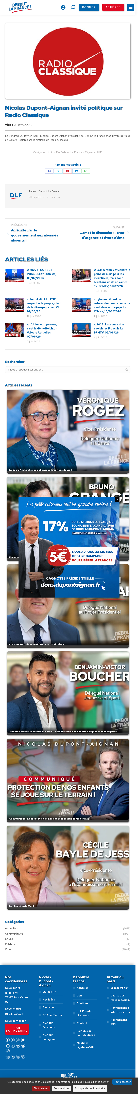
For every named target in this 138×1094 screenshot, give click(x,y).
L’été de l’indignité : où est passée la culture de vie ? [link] (40, 469)
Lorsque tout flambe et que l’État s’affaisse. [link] (37, 644)
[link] (130, 7)
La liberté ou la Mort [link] (21, 905)
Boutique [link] (82, 1003)
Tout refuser (41, 1088)
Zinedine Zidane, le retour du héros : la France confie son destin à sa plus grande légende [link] (63, 731)
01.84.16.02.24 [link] (14, 1014)
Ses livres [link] (48, 1007)
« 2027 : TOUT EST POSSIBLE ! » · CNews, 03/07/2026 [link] (41, 274)
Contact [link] (82, 1023)
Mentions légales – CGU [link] (85, 1045)
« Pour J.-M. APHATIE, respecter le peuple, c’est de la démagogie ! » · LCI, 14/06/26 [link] (44, 305)
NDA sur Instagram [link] (49, 1037)
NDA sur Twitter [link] (52, 1015)
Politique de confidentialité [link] (86, 1033)
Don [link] (79, 995)
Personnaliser (61, 1088)
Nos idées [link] (49, 999)
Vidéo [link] (9, 125)
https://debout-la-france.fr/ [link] (44, 197)
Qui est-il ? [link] (49, 992)
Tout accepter (122, 1082)
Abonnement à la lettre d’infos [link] (120, 1010)
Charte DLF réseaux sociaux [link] (120, 998)
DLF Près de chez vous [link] (84, 1013)
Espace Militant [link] (120, 988)
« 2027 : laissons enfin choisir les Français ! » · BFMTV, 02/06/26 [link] (109, 328)
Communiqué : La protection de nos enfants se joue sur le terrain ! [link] (49, 818)
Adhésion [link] (83, 988)
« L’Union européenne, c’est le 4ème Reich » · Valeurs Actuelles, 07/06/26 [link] (42, 330)
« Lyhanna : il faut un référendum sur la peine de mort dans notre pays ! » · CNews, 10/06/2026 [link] (112, 305)
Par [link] (69, 152)
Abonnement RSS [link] (119, 1022)
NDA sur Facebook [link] (49, 1025)
